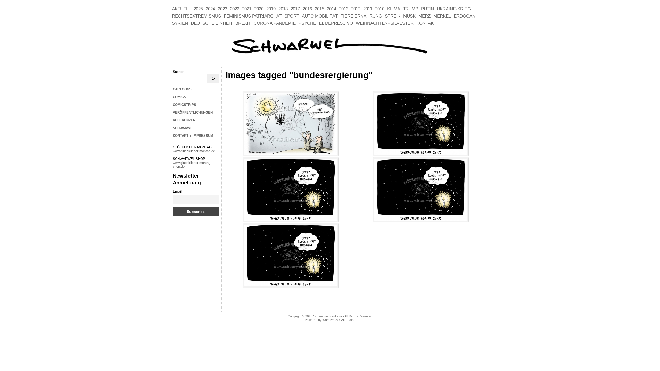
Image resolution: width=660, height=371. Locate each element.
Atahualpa (348, 320)
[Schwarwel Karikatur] (330, 46)
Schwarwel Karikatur (327, 316)
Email (177, 191)
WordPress (330, 320)
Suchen (178, 72)
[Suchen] (213, 78)
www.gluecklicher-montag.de (194, 151)
